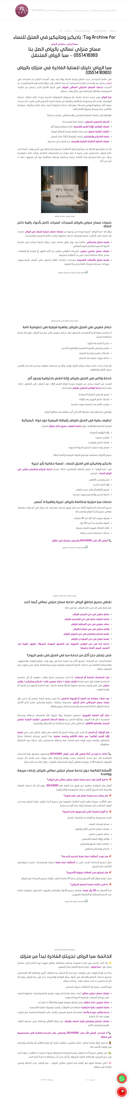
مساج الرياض (72, 44)
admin (43, 1080)
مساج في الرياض (58, 44)
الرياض (109, 83)
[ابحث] (60, 31)
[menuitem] (74, 10)
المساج (91, 87)
